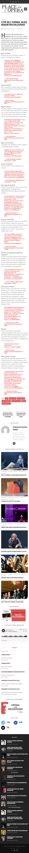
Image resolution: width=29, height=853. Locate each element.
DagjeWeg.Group (14, 848)
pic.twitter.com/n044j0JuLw (12, 243)
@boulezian (8, 65)
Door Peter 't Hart (11, 784)
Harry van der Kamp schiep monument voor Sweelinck (15, 748)
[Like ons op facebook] (16, 723)
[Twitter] (16, 2)
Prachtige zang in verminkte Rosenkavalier (15, 802)
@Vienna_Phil (8, 374)
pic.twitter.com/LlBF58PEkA (15, 177)
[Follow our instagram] (3, 728)
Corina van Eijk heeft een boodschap (17, 830)
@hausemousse (12, 205)
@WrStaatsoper (16, 234)
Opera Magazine (4, 642)
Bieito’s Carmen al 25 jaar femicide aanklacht (14, 475)
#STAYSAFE (8, 307)
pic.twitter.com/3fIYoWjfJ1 (12, 97)
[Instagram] (13, 2)
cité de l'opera (12, 398)
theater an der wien (16, 401)
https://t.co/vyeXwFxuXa (15, 73)
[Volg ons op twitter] (3, 723)
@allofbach (17, 208)
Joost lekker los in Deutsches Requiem (15, 761)
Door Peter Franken (11, 797)
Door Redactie (10, 750)
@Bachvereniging (12, 202)
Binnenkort (4, 497)
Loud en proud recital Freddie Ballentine (15, 789)
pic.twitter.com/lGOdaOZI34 (13, 279)
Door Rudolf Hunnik (11, 779)
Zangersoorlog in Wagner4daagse (17, 782)
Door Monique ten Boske (12, 744)
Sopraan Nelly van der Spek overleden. (14, 768)
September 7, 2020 (10, 161)
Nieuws (3, 19)
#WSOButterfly (9, 154)
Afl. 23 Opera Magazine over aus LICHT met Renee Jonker (18, 642)
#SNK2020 (7, 382)
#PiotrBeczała (8, 273)
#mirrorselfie (17, 153)
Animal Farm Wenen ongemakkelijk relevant (14, 527)
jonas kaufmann (20, 398)
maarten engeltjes (6, 401)
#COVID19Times (18, 277)
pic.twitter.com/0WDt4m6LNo (13, 388)
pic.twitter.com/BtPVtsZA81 (13, 76)
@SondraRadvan (9, 274)
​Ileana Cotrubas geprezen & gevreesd (15, 741)
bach (6, 398)
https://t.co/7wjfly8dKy (11, 386)
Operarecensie (22, 471)
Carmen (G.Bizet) (5, 654)
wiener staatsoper (6, 403)
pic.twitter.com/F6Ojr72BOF (13, 156)
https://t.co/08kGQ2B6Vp (12, 319)
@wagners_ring (20, 120)
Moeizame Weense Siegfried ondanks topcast (14, 551)
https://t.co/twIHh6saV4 (11, 210)
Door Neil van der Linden (12, 757)
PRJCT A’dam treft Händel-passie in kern (12, 602)
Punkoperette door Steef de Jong (10, 680)
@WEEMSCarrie (16, 239)
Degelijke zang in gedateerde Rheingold (12, 577)
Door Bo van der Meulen (12, 770)
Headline (15, 471)
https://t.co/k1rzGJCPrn (11, 133)
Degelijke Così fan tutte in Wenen (10, 501)
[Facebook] (10, 2)
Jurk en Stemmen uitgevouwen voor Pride (17, 754)
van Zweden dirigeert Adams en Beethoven (12, 671)
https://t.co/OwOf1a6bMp (12, 347)
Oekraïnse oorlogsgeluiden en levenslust (15, 776)
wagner (23, 401)
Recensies (11, 499)
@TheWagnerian (10, 120)
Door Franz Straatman (11, 805)
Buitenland (4, 471)
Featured (10, 471)
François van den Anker (9, 28)
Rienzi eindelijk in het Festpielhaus (16, 795)
